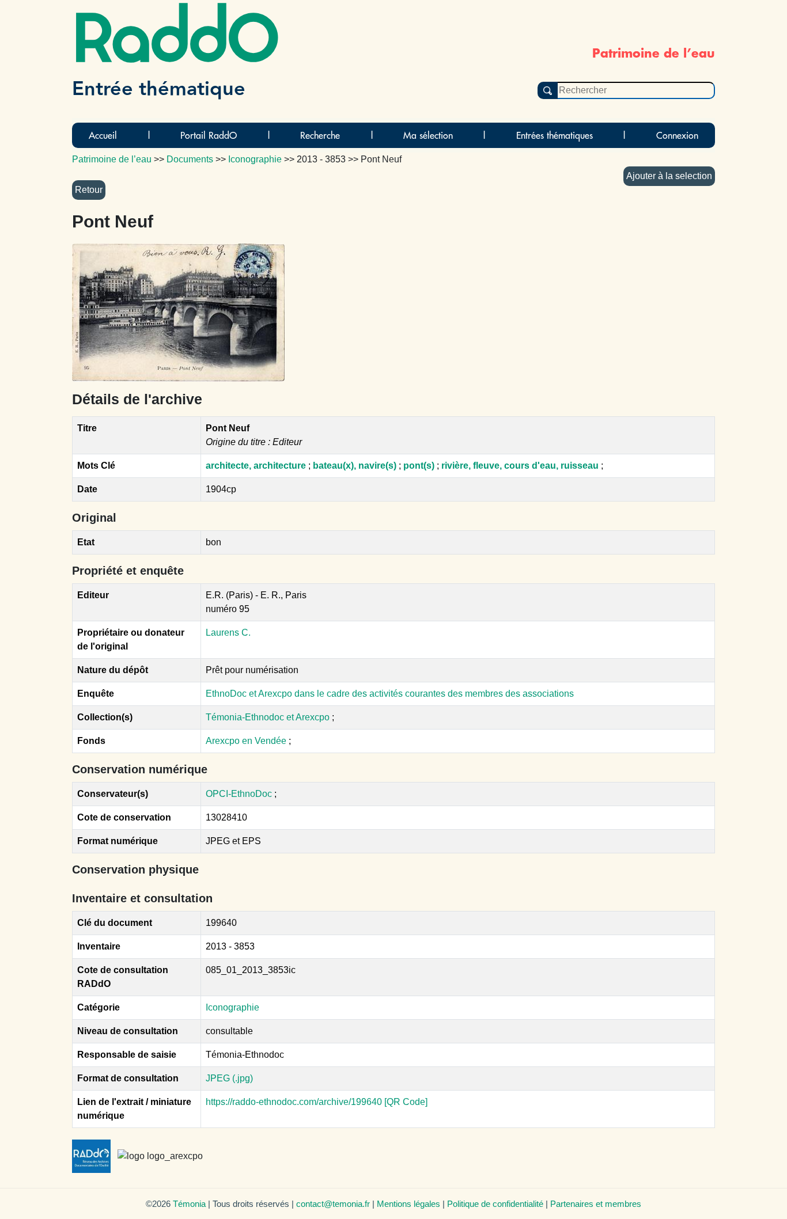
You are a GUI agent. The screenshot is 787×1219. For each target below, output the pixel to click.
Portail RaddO (208, 135)
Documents (190, 159)
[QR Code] (405, 1102)
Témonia (189, 1204)
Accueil (103, 135)
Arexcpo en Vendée (247, 741)
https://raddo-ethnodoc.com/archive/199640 (294, 1102)
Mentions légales (408, 1204)
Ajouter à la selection (669, 176)
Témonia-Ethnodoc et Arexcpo (269, 717)
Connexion (677, 135)
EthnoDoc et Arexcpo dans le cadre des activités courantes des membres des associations (390, 693)
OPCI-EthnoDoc (239, 794)
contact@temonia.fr (333, 1204)
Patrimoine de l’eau (112, 159)
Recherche (320, 135)
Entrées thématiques (554, 135)
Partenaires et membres (595, 1204)
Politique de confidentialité (495, 1204)
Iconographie (232, 1007)
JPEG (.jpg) (229, 1078)
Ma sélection (428, 135)
